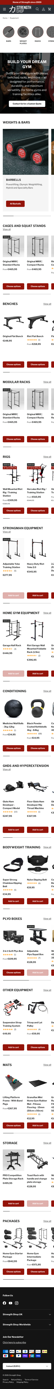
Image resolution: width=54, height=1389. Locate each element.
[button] (50, 9)
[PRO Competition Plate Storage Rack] (13, 1160)
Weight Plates (23, 42)
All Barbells (15, 203)
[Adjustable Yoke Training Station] (13, 549)
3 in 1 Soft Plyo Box (13, 951)
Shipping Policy (22, 1382)
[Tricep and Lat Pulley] (37, 1007)
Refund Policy (16, 1380)
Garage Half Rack (12, 645)
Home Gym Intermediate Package (34, 1256)
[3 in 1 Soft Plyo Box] (13, 936)
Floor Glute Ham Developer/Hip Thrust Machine (35, 805)
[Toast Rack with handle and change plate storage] (37, 1160)
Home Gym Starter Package (13, 1255)
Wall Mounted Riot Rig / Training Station (12, 492)
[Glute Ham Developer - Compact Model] (13, 786)
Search (5, 1380)
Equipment (14, 18)
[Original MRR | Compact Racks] (37, 246)
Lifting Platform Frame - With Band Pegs (13, 1100)
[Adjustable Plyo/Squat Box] (37, 936)
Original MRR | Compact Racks (35, 263)
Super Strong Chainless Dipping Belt (12, 883)
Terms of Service (31, 1380)
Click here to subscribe (14, 1342)
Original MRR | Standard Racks (11, 263)
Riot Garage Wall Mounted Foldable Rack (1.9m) (36, 648)
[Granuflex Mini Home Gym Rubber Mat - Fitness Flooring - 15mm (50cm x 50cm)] (37, 1082)
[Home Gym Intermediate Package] (37, 1238)
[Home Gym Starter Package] (13, 1238)
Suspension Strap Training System (12, 1024)
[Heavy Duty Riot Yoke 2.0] (37, 549)
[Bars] (8, 32)
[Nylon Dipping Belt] (37, 864)
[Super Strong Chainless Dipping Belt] (13, 864)
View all (7, 229)
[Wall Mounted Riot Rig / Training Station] (13, 474)
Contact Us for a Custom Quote (27, 103)
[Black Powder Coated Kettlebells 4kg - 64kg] (37, 708)
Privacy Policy (8, 1382)
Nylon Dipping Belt (37, 879)
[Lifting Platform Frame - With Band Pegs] (13, 1082)
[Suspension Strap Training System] (13, 1007)
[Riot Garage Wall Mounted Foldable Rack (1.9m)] (37, 630)
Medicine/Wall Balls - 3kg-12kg (13, 725)
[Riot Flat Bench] (37, 321)
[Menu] (4, 9)
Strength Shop (15, 1375)
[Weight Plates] (23, 32)
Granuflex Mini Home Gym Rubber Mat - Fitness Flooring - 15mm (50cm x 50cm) (37, 1104)
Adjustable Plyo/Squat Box (35, 953)
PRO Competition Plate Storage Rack (13, 1177)
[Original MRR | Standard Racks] (13, 246)
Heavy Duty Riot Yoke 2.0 (35, 566)
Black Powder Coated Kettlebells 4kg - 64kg (37, 726)
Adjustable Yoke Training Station (11, 566)
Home (5, 18)
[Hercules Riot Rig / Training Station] (37, 474)
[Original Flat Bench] (13, 321)
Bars (8, 41)
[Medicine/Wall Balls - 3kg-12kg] (13, 708)
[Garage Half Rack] (13, 630)
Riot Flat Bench (35, 336)
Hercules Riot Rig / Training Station (37, 491)
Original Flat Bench (13, 336)
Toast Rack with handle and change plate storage (37, 1178)
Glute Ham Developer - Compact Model (11, 805)
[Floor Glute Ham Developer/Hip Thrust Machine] (37, 786)
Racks (38, 41)
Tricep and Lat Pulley (34, 1024)
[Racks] (37, 32)
